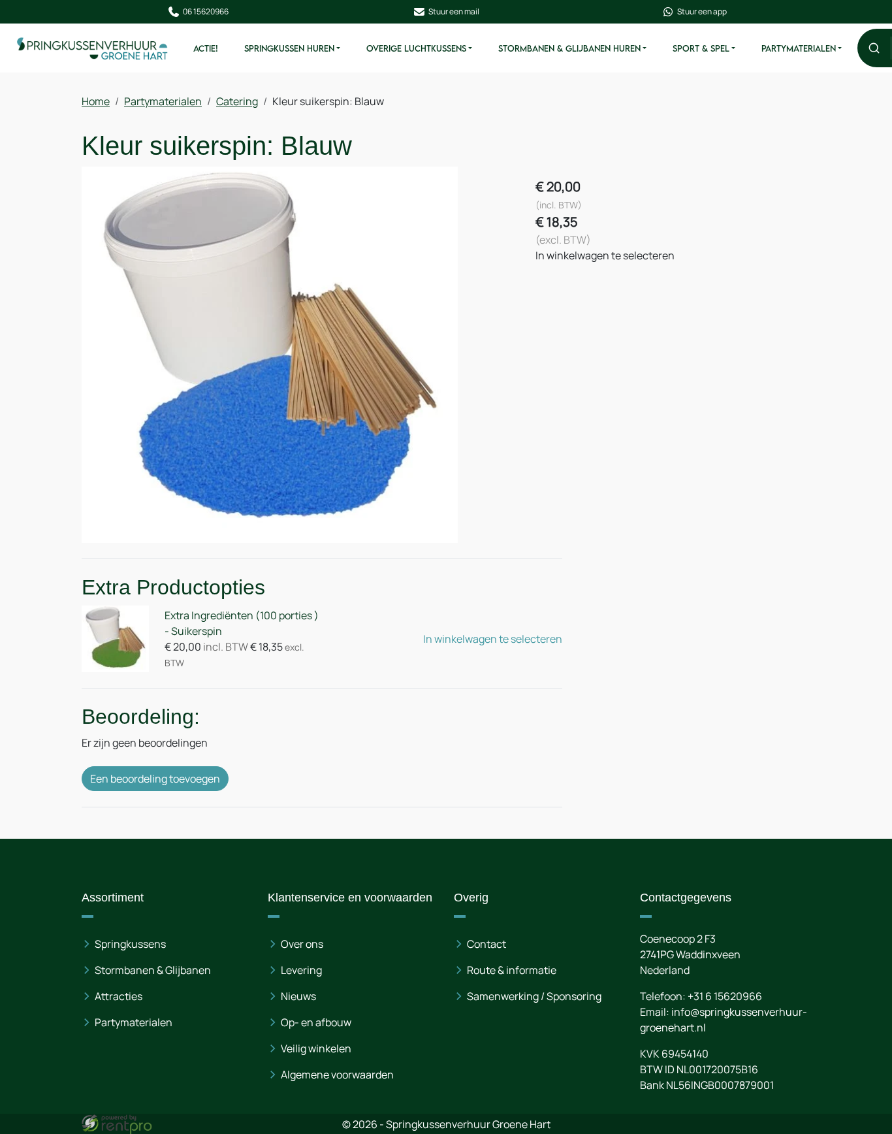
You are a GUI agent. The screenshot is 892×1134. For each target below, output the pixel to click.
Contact (486, 944)
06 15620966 (206, 11)
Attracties (118, 996)
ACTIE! (205, 48)
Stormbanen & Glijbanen (153, 970)
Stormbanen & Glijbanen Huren (569, 48)
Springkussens (130, 944)
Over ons (302, 944)
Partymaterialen (798, 48)
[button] (874, 48)
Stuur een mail (453, 11)
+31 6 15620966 (725, 996)
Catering (237, 101)
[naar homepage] (93, 47)
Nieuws (298, 996)
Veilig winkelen (316, 1048)
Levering (301, 970)
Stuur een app (702, 11)
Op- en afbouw (316, 1022)
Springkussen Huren (289, 48)
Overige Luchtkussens (416, 48)
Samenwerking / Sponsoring (534, 996)
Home (96, 101)
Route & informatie (511, 970)
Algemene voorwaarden (337, 1074)
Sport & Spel (701, 48)
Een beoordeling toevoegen (155, 778)
